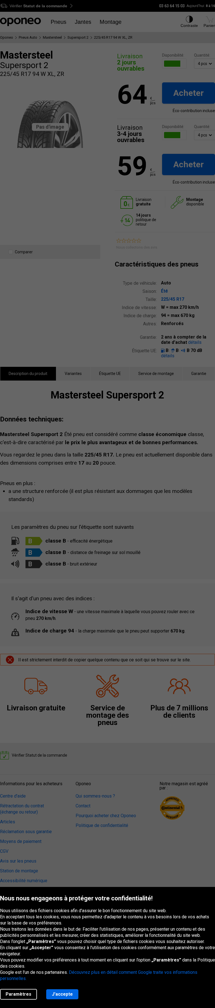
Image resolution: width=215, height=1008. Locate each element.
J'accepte (62, 994)
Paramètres (18, 994)
